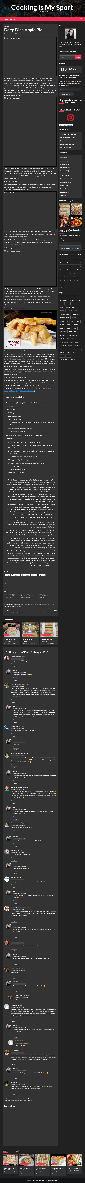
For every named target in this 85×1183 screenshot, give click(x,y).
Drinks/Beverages (65, 179)
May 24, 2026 (49, 643)
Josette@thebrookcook (18, 753)
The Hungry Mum (16, 726)
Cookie (77, 321)
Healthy (62, 338)
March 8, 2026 (76, 1170)
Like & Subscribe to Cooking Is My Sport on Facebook (70, 101)
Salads (62, 188)
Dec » (64, 287)
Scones (74, 352)
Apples (9, 604)
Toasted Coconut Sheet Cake (68, 134)
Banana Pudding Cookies (67, 137)
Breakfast (63, 164)
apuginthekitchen (16, 656)
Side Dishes (63, 192)
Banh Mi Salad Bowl (65, 147)
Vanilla (73, 359)
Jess (7, 33)
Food (75, 331)
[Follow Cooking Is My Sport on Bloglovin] (66, 125)
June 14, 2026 (30, 643)
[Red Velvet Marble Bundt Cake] (64, 221)
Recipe (68, 352)
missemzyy (14, 877)
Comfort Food (19, 604)
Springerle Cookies (51, 612)
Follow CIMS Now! (66, 94)
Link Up (70, 345)
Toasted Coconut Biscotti (67, 141)
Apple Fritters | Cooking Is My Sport (20, 1098)
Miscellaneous (64, 185)
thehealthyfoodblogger (18, 823)
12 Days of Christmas (65, 296)
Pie (80, 349)
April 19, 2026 (60, 1171)
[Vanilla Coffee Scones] (76, 209)
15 (80, 273)
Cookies (25, 635)
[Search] (81, 18)
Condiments (63, 167)
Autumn (75, 296)
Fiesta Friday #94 (32, 388)
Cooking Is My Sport (42, 7)
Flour (70, 331)
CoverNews (47, 1180)
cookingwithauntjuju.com (18, 684)
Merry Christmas (72, 349)
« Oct (60, 287)
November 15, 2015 (14, 33)
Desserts (7, 26)
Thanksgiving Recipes (15, 606)
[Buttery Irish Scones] (64, 209)
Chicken (62, 310)
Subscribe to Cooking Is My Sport (70, 248)
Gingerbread (63, 335)
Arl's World (14, 1050)
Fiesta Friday (36, 604)
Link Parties (63, 345)
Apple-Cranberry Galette (10, 594)
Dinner (68, 328)
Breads (62, 161)
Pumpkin (62, 352)
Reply (13, 666)
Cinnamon (74, 317)
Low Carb (76, 345)
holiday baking (64, 342)
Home (6, 19)
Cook (71, 321)
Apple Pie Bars (42, 594)
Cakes (78, 307)
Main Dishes (63, 182)
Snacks (62, 195)
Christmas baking (64, 314)
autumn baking (64, 300)
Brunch (62, 307)
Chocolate (69, 310)
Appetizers (63, 157)
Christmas (77, 310)
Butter (68, 307)
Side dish (62, 356)
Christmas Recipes (64, 317)
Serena (13, 940)
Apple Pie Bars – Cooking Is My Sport (21, 1100)
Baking (13, 604)
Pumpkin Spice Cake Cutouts (13, 612)
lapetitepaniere (15, 850)
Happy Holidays (73, 335)
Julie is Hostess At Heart (18, 787)
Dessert (25, 604)
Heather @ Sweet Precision (19, 907)
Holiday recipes (74, 342)
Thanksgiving (43, 604)
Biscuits (78, 300)
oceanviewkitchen (16, 968)
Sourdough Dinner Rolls (67, 144)
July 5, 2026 (11, 643)
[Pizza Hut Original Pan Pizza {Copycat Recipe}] (76, 221)
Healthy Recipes (71, 338)
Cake (73, 307)
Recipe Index (13, 19)
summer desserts (64, 359)
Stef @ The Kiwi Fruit (27, 391)
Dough (74, 328)
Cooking (69, 324)
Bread (61, 303)
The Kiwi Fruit (15, 1005)
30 (60, 284)
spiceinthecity (15, 1082)
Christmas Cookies (76, 314)
